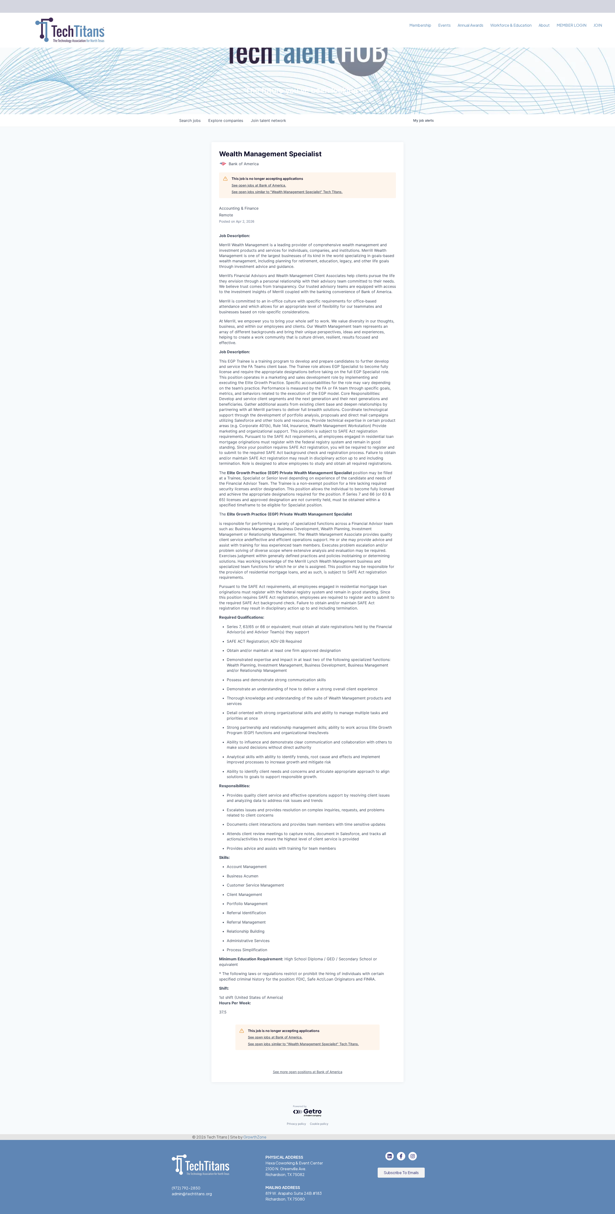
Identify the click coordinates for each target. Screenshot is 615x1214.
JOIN (597, 25)
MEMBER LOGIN (571, 25)
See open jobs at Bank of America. (259, 185)
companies (225, 120)
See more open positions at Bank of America (307, 1072)
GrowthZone (254, 1136)
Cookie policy (319, 1124)
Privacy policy (296, 1124)
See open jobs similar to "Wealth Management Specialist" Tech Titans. (287, 192)
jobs (190, 120)
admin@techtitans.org (192, 1193)
